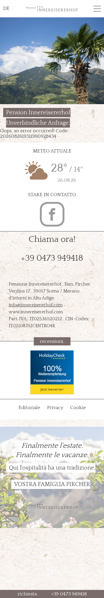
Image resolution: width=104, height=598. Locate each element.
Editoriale (29, 407)
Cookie (78, 407)
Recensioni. (52, 341)
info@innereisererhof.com (36, 305)
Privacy (55, 407)
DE (6, 8)
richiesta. (28, 594)
